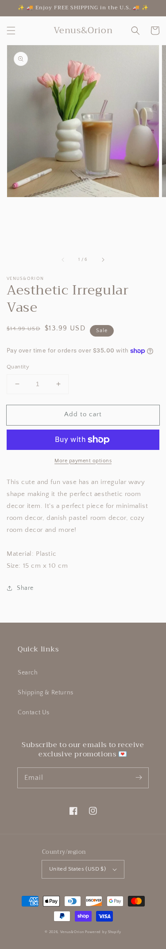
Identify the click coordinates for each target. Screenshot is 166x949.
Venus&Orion (72, 932)
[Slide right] (102, 260)
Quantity (18, 367)
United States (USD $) (77, 869)
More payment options (83, 461)
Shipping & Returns (45, 692)
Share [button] (25, 588)
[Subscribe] (138, 777)
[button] (11, 30)
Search (28, 672)
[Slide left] (63, 260)
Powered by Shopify (103, 932)
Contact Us (34, 712)
